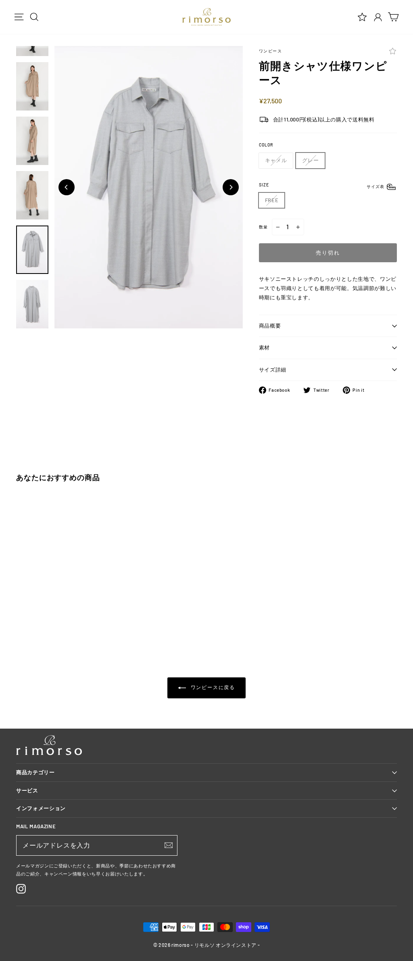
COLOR (266, 144)
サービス (27, 790)
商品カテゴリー (35, 772)
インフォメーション (41, 808)
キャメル (276, 160)
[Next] (231, 187)
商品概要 (270, 325)
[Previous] (66, 187)
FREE (272, 200)
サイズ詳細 (272, 369)
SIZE (322, 185)
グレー (310, 160)
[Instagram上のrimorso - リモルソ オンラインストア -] (21, 889)
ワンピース (270, 50)
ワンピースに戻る (212, 687)
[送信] (169, 845)
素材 (264, 347)
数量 (263, 226)
